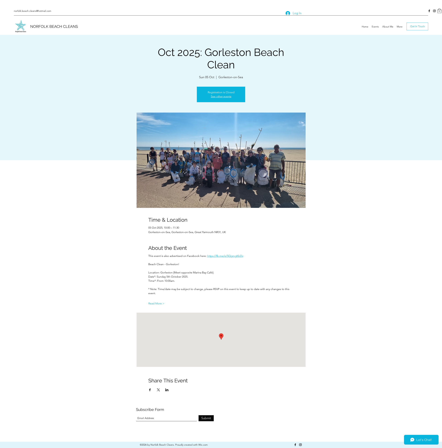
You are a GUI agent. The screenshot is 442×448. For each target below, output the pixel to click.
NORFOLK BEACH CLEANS (54, 26)
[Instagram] (434, 11)
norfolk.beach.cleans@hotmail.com (32, 10)
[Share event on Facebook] (150, 389)
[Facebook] (429, 11)
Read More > (156, 303)
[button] (439, 10)
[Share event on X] (158, 389)
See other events (221, 96)
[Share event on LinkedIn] (167, 389)
